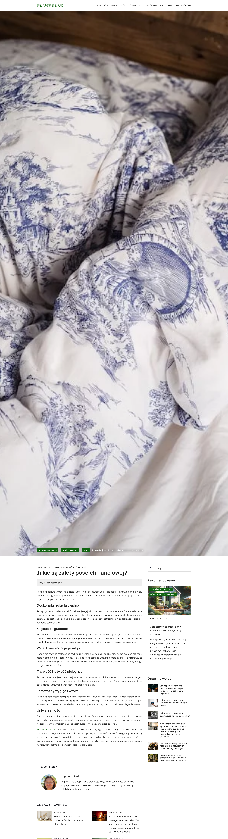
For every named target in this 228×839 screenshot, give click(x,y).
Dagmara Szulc (49, 550)
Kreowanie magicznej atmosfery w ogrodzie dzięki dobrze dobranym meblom (174, 758)
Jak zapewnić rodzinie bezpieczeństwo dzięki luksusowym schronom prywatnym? (171, 689)
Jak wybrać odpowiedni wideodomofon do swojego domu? (173, 703)
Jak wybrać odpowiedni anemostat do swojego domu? (175, 714)
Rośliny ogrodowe (131, 5)
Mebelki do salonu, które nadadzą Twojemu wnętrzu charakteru (68, 820)
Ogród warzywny (155, 5)
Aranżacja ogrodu (107, 5)
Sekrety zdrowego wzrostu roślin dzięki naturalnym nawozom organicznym (173, 746)
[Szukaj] (151, 568)
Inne (86, 550)
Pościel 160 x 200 (46, 729)
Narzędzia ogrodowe (179, 5)
